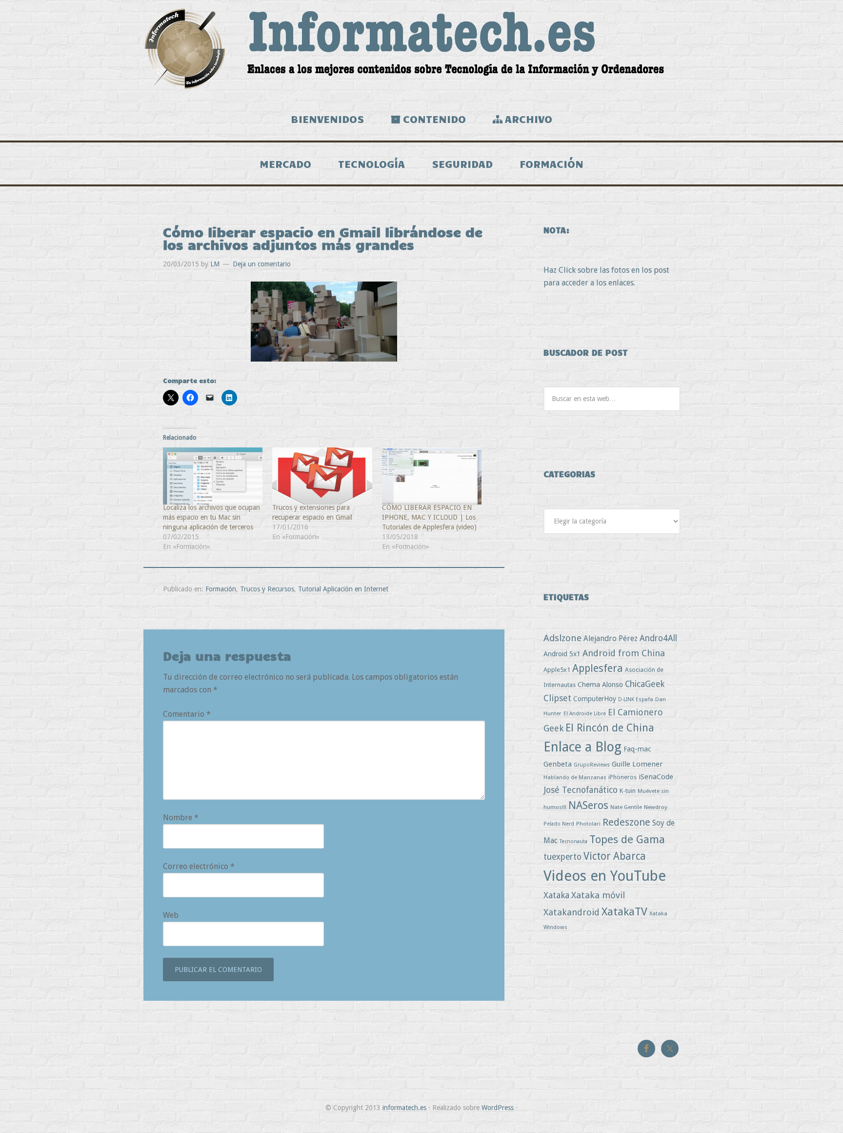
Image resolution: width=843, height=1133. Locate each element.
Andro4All (658, 638)
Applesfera (597, 668)
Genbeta (557, 764)
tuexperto (562, 857)
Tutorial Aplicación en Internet (343, 589)
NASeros (588, 805)
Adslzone (562, 638)
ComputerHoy (594, 699)
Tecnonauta (573, 841)
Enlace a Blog (582, 747)
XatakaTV (624, 911)
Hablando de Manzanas (574, 777)
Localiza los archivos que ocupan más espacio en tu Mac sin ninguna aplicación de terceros (211, 517)
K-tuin (628, 790)
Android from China (623, 653)
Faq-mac (637, 749)
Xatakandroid (571, 912)
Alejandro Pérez (610, 638)
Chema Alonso (600, 684)
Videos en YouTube (604, 876)
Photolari (588, 823)
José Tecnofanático (580, 790)
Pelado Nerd (558, 824)
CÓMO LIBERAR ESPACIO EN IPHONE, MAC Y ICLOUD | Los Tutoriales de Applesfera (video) (429, 517)
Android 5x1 (562, 653)
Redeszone (626, 822)
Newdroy (655, 807)
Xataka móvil (598, 895)
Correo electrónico (199, 866)
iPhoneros (622, 777)
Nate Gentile (626, 807)
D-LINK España (635, 699)
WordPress (498, 1108)
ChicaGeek (644, 684)
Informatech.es (421, 49)
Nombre (181, 817)
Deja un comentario (262, 264)
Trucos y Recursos (267, 589)
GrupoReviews (592, 765)
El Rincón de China (609, 728)
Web (171, 915)
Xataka (556, 895)
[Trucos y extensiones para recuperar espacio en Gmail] (322, 476)
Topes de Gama (627, 839)
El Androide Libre (584, 713)
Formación (220, 589)
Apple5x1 (556, 669)
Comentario (187, 714)
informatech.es (404, 1108)
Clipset (557, 698)
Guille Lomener (637, 764)
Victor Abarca (614, 856)
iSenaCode (656, 776)
